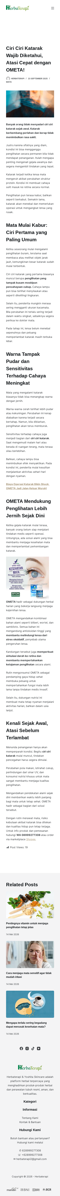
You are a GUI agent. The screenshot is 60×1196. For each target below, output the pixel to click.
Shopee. (31, 839)
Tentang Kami (30, 1117)
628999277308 (31, 1150)
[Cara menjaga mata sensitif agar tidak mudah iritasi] (30, 954)
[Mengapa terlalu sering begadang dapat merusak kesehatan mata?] (30, 1004)
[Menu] (52, 8)
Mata (9, 82)
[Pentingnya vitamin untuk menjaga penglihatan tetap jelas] (30, 904)
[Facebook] (21, 1048)
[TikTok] (33, 1048)
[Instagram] (27, 1048)
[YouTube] (38, 1048)
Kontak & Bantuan (30, 1122)
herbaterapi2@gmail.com (31, 1159)
